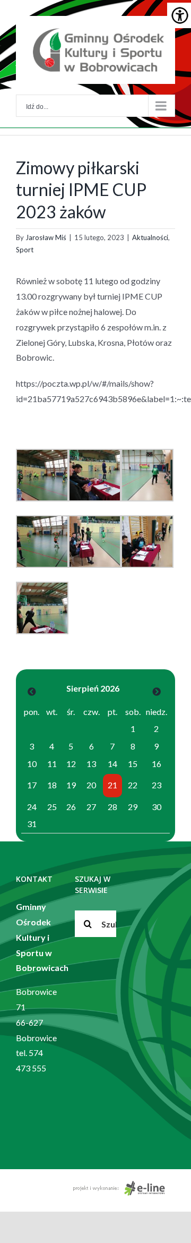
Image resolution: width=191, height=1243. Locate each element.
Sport (24, 249)
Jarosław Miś (45, 237)
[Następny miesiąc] (156, 691)
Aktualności (150, 237)
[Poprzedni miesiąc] (32, 691)
